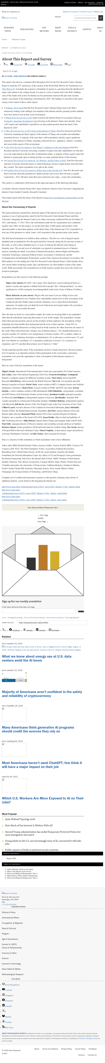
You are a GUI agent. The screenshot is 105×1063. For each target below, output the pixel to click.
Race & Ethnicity (9, 928)
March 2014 (19, 117)
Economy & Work (9, 953)
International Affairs (10, 917)
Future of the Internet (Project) (34, 617)
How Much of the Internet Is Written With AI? (29, 825)
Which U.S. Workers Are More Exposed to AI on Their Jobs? (43, 800)
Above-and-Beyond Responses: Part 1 (22, 873)
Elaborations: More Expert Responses (22, 875)
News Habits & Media (11, 969)
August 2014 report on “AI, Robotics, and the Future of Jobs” (36, 160)
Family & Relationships (12, 947)
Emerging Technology (15, 617)
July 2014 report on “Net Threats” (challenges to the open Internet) (38, 147)
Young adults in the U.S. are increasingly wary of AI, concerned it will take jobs (43, 842)
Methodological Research (13, 974)
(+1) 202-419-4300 (9, 904)
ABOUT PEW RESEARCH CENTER (13, 1033)
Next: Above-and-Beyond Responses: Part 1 (43, 507)
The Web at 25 (8, 89)
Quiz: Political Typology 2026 (20, 819)
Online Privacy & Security (55, 617)
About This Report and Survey (19, 871)
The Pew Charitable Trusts (88, 1038)
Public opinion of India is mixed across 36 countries (31, 849)
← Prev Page (43, 515)
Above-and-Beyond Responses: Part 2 (22, 878)
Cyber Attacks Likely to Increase (17, 53)
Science (5, 958)
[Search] (100, 18)
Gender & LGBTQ (9, 944)
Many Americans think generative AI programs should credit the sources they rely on (38, 729)
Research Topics (9, 29)
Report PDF (11, 858)
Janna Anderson (20, 76)
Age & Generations (10, 939)
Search (58, 16)
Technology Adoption (72, 617)
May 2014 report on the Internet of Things (31, 131)
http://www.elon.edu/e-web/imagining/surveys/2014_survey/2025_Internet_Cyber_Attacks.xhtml (41, 486)
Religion (5, 933)
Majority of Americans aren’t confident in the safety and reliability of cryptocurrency (42, 694)
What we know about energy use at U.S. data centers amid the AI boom (36, 658)
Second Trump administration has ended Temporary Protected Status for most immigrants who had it (43, 833)
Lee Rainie (8, 76)
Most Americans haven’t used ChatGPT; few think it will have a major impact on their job (42, 765)
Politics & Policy (8, 912)
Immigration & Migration (12, 923)
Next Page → (43, 521)
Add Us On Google (10, 71)
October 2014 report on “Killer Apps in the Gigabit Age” (35, 170)
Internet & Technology (11, 963)
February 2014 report (14, 107)
